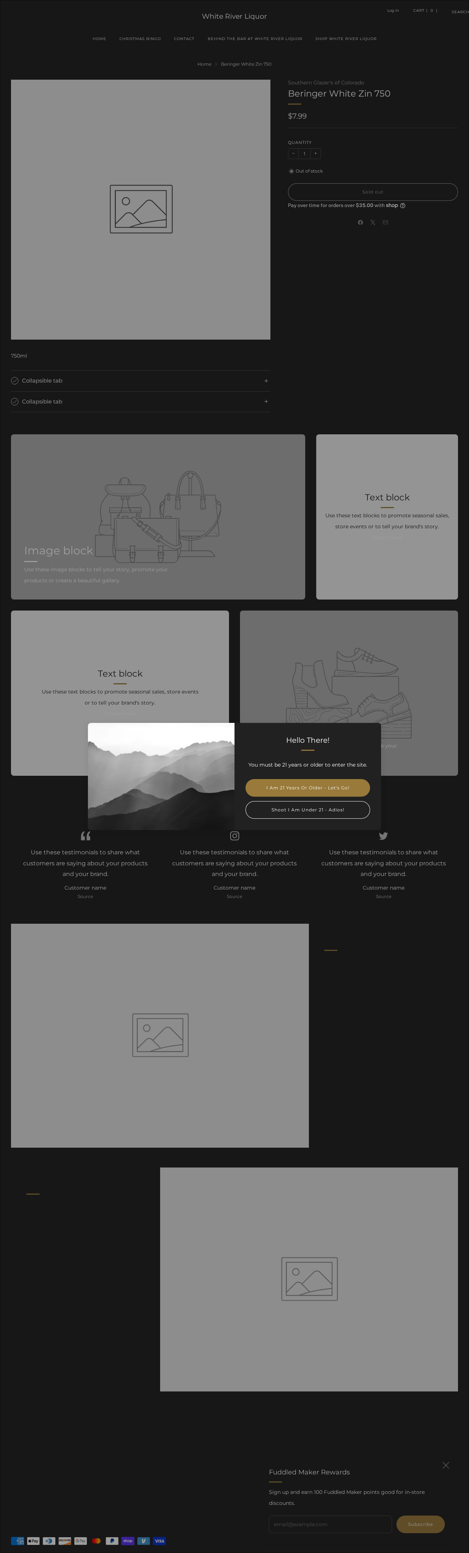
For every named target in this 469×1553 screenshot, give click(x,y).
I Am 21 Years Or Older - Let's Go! (308, 787)
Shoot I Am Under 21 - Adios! (308, 809)
